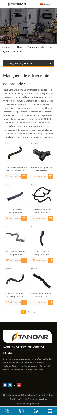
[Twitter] (14, 385)
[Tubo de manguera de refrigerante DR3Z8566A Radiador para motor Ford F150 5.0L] (41, 153)
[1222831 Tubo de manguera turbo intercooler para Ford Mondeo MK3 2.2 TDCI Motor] (41, 237)
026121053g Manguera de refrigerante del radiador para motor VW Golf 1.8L (15, 169)
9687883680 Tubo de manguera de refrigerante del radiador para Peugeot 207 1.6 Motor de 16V (41, 295)
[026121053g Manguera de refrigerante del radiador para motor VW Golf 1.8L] (15, 153)
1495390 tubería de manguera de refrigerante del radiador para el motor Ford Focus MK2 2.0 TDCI (41, 211)
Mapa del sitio (34, 403)
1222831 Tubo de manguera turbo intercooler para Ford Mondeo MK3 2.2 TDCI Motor (42, 253)
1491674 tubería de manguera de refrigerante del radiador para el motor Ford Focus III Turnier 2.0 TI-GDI (15, 253)
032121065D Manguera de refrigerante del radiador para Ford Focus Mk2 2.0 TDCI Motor (15, 211)
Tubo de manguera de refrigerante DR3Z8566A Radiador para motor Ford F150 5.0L (41, 169)
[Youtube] (19, 385)
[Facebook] (5, 385)
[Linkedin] (10, 385)
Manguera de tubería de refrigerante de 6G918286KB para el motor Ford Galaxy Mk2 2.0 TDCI (15, 295)
